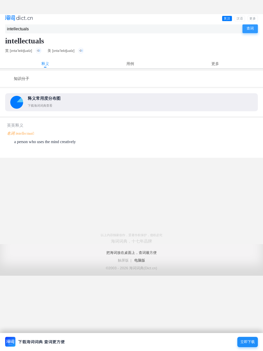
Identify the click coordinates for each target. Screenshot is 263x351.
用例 (130, 63)
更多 (252, 18)
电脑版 (139, 260)
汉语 (240, 18)
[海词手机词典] (19, 18)
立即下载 (247, 342)
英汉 (227, 18)
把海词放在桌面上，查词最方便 (131, 253)
